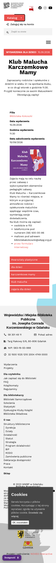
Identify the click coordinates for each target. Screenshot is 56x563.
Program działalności (18, 445)
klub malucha (19, 281)
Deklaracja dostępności (17, 460)
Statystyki (9, 406)
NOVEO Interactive (41, 553)
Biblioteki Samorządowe (18, 399)
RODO (9, 452)
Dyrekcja (11, 427)
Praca (7, 463)
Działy (9, 431)
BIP (7, 449)
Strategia (11, 442)
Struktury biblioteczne (17, 424)
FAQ (6, 381)
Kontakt (8, 467)
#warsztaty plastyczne (24, 259)
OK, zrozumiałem (20, 522)
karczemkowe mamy (23, 274)
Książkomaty (11, 385)
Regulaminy (10, 389)
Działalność (10, 434)
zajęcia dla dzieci (21, 289)
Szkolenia (9, 403)
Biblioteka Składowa (15, 413)
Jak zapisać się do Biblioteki (20, 378)
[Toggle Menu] (48, 42)
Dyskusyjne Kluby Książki (18, 410)
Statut (9, 438)
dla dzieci (16, 267)
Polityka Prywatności (28, 486)
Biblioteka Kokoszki (21, 116)
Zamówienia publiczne (19, 456)
